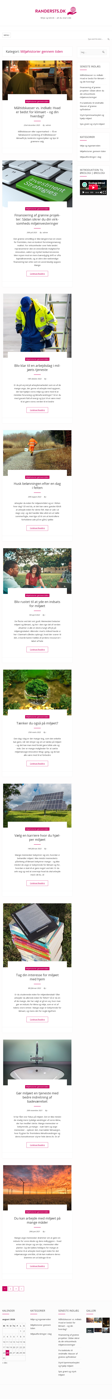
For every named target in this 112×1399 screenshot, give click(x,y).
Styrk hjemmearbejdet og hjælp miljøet (92, 117)
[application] (93, 187)
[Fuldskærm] (104, 192)
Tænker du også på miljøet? (37, 723)
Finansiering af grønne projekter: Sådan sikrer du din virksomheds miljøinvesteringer (37, 219)
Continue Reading (39, 273)
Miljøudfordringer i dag (90, 156)
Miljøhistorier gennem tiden (37, 101)
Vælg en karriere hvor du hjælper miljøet (37, 837)
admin (48, 125)
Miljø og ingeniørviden (90, 145)
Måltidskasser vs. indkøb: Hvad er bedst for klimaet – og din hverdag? (37, 112)
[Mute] (101, 192)
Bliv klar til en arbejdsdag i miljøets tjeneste (37, 367)
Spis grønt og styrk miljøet (92, 124)
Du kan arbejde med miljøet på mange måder (37, 1220)
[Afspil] (83, 192)
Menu (6, 35)
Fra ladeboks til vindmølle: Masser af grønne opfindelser (92, 106)
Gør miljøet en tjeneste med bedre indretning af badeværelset (37, 1097)
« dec (4, 1362)
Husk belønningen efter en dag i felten (37, 485)
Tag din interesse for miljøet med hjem (37, 977)
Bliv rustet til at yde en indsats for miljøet (37, 603)
